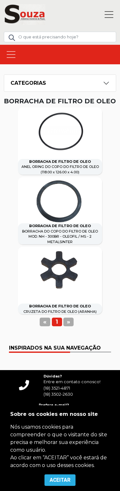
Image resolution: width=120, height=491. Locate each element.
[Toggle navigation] (109, 14)
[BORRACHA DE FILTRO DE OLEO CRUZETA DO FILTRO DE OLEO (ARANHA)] (60, 270)
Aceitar (60, 480)
